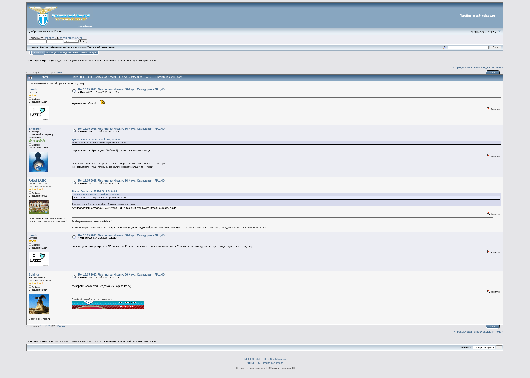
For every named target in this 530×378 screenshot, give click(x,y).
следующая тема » (491, 67)
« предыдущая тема (466, 67)
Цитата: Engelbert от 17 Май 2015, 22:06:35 (94, 191)
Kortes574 (85, 60)
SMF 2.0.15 (248, 359)
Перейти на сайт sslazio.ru (477, 15)
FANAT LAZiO (37, 180)
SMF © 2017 (262, 359)
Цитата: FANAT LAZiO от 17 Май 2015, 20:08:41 (96, 139)
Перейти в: (466, 347)
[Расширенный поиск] (444, 47)
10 (46, 72)
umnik (33, 89)
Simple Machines (278, 359)
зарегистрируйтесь (71, 38)
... (43, 72)
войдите (49, 38)
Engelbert (74, 60)
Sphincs (34, 274)
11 (49, 72)
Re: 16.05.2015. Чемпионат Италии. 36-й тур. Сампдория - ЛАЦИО (121, 89)
